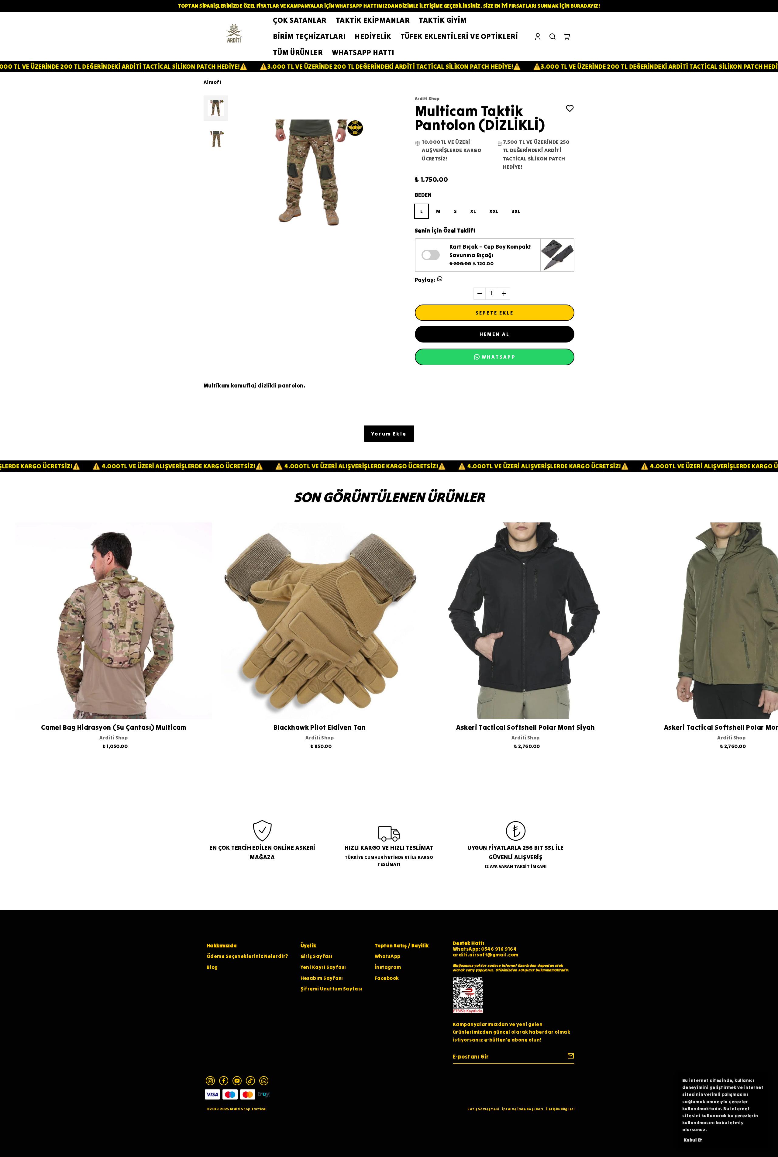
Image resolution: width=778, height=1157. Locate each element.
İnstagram (388, 967)
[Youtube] (237, 1080)
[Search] (552, 37)
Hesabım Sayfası (322, 978)
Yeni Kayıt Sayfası (323, 967)
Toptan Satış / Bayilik (402, 945)
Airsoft (213, 82)
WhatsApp (388, 956)
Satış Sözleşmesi (483, 1109)
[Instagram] (210, 1080)
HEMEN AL (495, 334)
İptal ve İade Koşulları (522, 1109)
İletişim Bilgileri (560, 1109)
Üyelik (308, 945)
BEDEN (423, 194)
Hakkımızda (222, 945)
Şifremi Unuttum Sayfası (332, 989)
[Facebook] (223, 1080)
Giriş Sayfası (317, 956)
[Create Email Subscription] (569, 1057)
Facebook (387, 978)
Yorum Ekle (389, 434)
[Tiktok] (250, 1080)
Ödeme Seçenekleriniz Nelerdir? (247, 956)
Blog (212, 967)
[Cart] (567, 37)
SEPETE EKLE (495, 313)
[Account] (537, 37)
